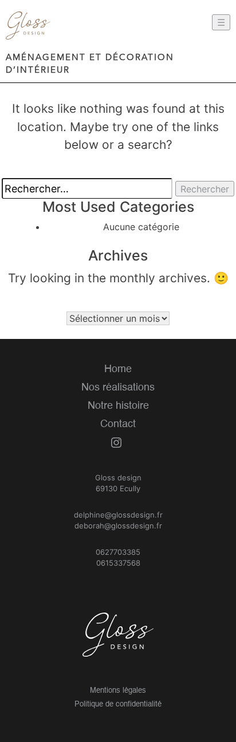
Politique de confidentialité (118, 704)
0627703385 (118, 551)
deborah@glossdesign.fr (118, 525)
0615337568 (118, 562)
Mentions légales (118, 690)
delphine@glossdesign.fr (118, 514)
